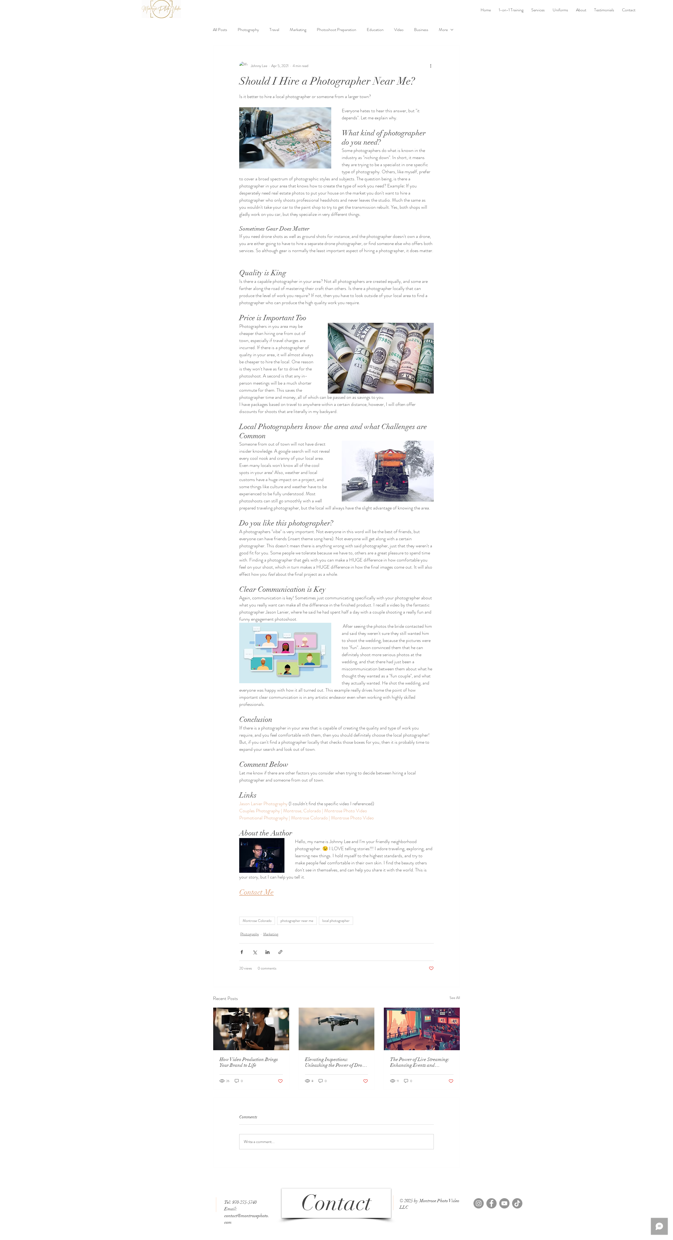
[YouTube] (504, 1203)
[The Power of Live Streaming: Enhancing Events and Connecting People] (422, 1029)
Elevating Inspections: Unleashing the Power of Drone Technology (336, 1062)
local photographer (336, 920)
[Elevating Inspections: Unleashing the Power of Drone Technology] (337, 1029)
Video (399, 30)
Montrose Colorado (257, 920)
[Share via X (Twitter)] (254, 952)
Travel (274, 30)
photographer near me (297, 920)
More (443, 30)
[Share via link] (280, 952)
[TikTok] (517, 1203)
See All (455, 997)
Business (421, 30)
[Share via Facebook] (241, 952)
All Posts (220, 30)
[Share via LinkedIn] (267, 952)
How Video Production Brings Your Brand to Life (249, 1062)
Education (375, 30)
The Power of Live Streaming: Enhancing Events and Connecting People (419, 1062)
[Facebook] (491, 1203)
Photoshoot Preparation (336, 30)
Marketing (298, 30)
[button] (538, 10)
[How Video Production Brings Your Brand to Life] (251, 1029)
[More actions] (430, 66)
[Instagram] (478, 1203)
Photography (248, 30)
